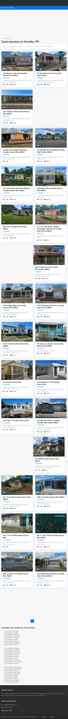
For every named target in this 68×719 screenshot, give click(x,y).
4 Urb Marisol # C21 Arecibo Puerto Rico (48, 383)
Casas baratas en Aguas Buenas (13, 667)
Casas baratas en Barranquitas (13, 669)
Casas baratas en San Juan (12, 656)
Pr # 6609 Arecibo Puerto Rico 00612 (47, 460)
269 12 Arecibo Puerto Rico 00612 (51, 497)
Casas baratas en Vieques (12, 663)
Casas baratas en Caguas (11, 633)
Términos (44, 717)
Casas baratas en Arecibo (11, 639)
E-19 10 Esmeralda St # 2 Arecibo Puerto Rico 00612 (50, 306)
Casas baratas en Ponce (11, 658)
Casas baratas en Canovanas (12, 653)
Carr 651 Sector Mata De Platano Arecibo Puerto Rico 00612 (16, 189)
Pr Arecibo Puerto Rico (12, 382)
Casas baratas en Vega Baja (12, 651)
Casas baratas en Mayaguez (12, 648)
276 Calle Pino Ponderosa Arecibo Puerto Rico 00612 (50, 575)
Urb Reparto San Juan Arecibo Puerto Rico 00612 (15, 74)
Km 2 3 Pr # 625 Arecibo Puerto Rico (16, 536)
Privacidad (51, 717)
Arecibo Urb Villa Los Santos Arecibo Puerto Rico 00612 (48, 421)
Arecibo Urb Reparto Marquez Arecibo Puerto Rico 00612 (15, 151)
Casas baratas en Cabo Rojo (12, 660)
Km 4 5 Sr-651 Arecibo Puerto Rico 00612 (17, 498)
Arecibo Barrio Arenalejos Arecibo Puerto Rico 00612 (51, 151)
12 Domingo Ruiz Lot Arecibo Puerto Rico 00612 (14, 306)
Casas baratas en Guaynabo (12, 636)
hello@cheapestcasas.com (10, 705)
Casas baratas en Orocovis (12, 670)
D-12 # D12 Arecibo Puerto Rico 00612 (16, 345)
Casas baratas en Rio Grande (12, 643)
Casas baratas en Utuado (11, 631)
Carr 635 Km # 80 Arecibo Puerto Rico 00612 (16, 112)
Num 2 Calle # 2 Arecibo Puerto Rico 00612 (15, 575)
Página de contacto (8, 707)
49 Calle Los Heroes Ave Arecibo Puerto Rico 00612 (50, 345)
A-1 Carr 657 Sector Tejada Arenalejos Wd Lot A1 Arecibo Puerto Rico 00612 (49, 229)
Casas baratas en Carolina (12, 638)
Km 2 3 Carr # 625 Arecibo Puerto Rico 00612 (50, 536)
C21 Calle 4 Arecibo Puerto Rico (16, 420)
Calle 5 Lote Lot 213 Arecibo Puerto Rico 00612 (46, 268)
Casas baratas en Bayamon (12, 634)
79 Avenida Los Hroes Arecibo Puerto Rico (49, 74)
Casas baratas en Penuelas (12, 680)
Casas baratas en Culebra (11, 679)
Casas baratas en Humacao (12, 641)
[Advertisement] (34, 23)
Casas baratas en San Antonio (13, 672)
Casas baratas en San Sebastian (13, 661)
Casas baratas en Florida (11, 675)
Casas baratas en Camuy (11, 644)
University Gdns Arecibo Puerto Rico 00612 (50, 189)
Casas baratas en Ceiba (11, 677)
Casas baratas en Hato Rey (12, 682)
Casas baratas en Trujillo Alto (12, 650)
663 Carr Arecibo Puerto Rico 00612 (15, 228)
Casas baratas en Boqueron (12, 674)
